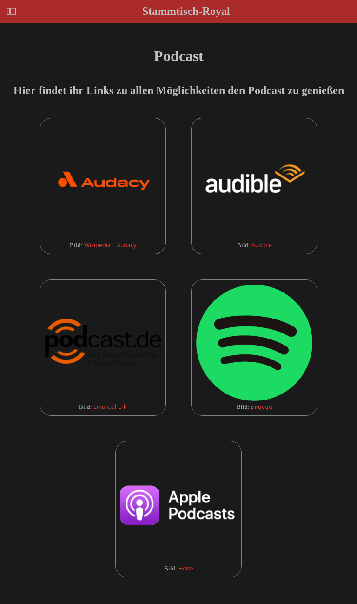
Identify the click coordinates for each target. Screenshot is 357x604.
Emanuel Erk (109, 406)
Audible (261, 245)
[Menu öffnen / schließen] (11, 11)
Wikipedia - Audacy (110, 245)
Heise (185, 568)
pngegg (261, 406)
